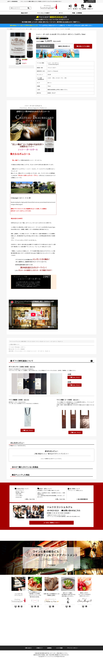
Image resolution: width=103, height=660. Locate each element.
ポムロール (42, 341)
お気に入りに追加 (83, 46)
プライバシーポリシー (72, 648)
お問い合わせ (28, 648)
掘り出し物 (11, 349)
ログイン (53, 458)
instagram (52, 565)
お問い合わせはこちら (71, 510)
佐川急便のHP (67, 22)
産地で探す (23, 341)
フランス (29, 341)
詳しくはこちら (30, 499)
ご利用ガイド (39, 648)
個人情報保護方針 (83, 499)
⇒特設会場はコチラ (40, 58)
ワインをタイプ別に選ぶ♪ (15, 347)
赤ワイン (23, 347)
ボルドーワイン (35, 341)
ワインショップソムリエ (15, 341)
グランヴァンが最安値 (19, 349)
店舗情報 (49, 648)
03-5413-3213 (53, 510)
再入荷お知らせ (65, 46)
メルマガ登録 (59, 648)
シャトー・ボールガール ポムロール (54, 341)
